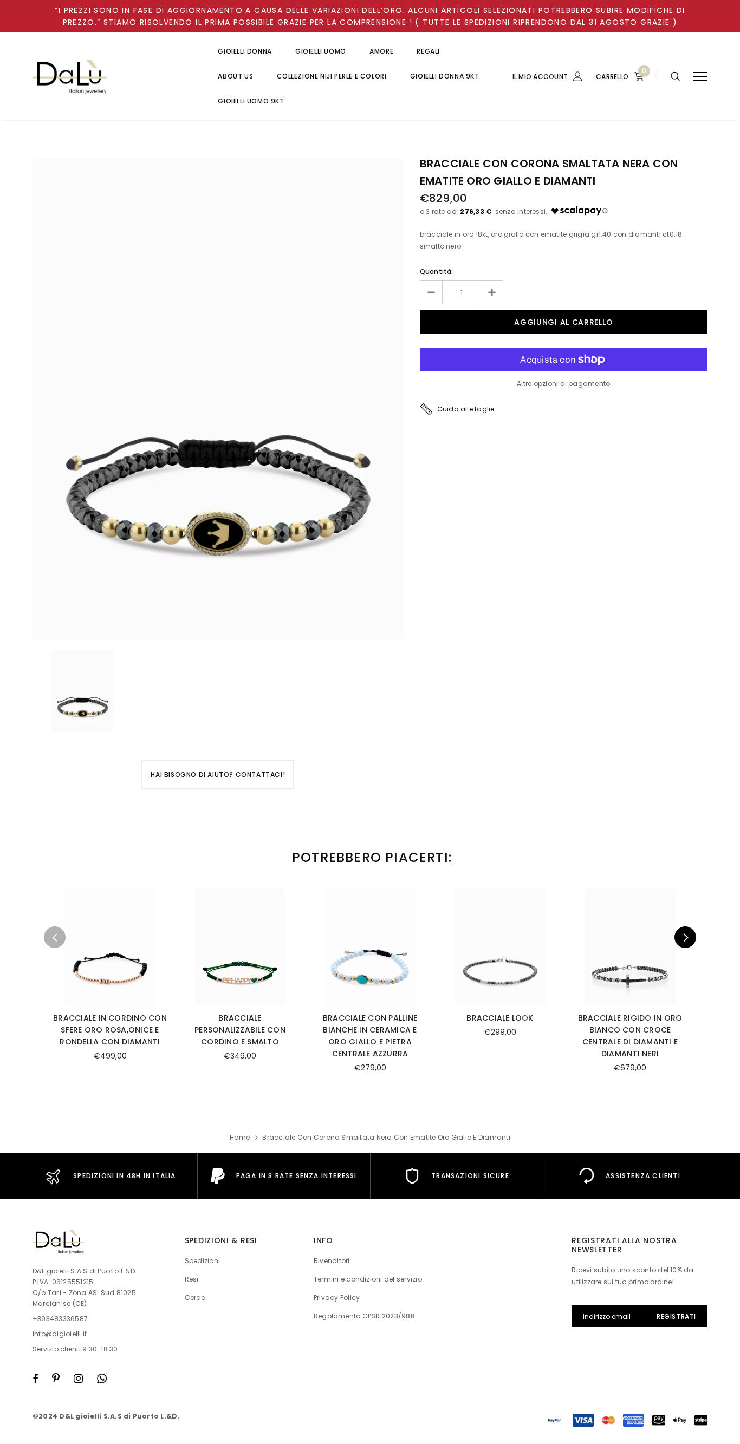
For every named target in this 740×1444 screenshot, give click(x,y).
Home (240, 1137)
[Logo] (114, 76)
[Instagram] (78, 1378)
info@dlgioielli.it (60, 1333)
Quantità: (436, 271)
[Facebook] (35, 1378)
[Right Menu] (700, 76)
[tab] (370, 857)
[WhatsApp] (102, 1378)
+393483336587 (60, 1318)
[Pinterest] (56, 1378)
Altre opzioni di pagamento (563, 383)
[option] (218, 398)
